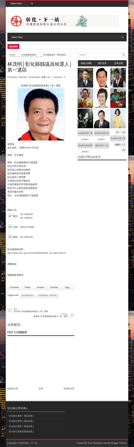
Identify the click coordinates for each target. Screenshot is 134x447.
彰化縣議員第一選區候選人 (55, 55)
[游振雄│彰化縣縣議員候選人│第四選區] (85, 107)
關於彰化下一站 (101, 145)
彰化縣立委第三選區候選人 (101, 134)
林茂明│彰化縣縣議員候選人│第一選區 (39, 66)
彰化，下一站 (31, 443)
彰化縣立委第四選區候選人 (85, 146)
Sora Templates (95, 443)
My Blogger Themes (117, 443)
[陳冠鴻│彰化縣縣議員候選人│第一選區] (101, 127)
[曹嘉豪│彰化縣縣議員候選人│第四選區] (101, 87)
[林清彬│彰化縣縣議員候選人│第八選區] (85, 87)
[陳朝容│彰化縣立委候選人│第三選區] (118, 87)
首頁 (41, 388)
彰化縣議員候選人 (27, 295)
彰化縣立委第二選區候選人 (118, 139)
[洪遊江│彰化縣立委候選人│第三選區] (118, 107)
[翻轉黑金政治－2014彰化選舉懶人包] (85, 127)
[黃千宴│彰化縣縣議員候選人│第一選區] (118, 127)
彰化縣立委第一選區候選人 (85, 134)
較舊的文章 (69, 388)
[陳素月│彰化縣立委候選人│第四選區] (101, 107)
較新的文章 (12, 388)
